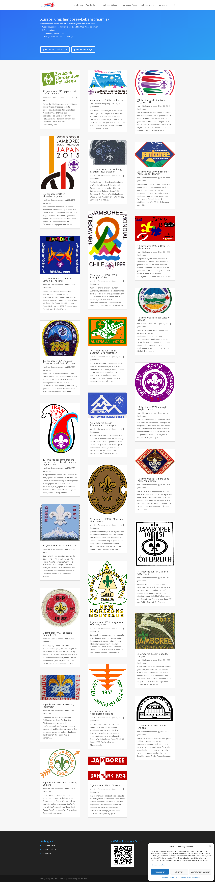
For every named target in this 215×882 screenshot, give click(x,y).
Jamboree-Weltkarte (55, 49)
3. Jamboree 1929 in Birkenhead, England (60, 783)
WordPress (82, 878)
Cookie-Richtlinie (168, 877)
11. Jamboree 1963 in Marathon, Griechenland (107, 520)
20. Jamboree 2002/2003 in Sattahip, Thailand (57, 279)
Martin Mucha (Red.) (54, 97)
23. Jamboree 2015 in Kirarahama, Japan (54, 195)
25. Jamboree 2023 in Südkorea (106, 99)
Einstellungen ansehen (200, 872)
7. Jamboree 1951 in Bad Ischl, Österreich (153, 572)
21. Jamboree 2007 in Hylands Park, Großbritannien (153, 172)
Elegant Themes (58, 878)
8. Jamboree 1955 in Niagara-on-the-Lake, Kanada (107, 623)
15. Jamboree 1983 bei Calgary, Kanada (153, 318)
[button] (210, 846)
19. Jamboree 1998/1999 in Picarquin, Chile (104, 276)
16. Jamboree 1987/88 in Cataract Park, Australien (103, 351)
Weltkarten (91, 5)
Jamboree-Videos (109, 5)
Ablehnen (179, 872)
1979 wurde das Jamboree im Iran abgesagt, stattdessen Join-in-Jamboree (60, 462)
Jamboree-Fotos (130, 5)
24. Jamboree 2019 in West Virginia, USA (151, 101)
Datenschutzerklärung (183, 877)
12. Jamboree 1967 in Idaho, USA (60, 545)
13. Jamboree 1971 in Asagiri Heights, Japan (152, 408)
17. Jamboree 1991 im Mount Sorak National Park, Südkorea (59, 362)
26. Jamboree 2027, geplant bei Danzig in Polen (59, 92)
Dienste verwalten (158, 865)
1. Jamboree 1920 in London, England (152, 726)
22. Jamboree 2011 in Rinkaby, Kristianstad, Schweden (106, 170)
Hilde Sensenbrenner (54, 200)
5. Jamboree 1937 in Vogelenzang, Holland (101, 712)
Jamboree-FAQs (83, 49)
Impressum (196, 877)
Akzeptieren (160, 872)
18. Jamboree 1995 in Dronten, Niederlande (153, 247)
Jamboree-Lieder (147, 5)
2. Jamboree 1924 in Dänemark (106, 785)
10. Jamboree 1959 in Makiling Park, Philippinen (153, 479)
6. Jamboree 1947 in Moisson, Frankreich (58, 705)
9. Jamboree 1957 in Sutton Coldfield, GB (57, 633)
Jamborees (78, 5)
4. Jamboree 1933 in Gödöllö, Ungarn (152, 655)
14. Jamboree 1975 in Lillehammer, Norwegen (103, 424)
